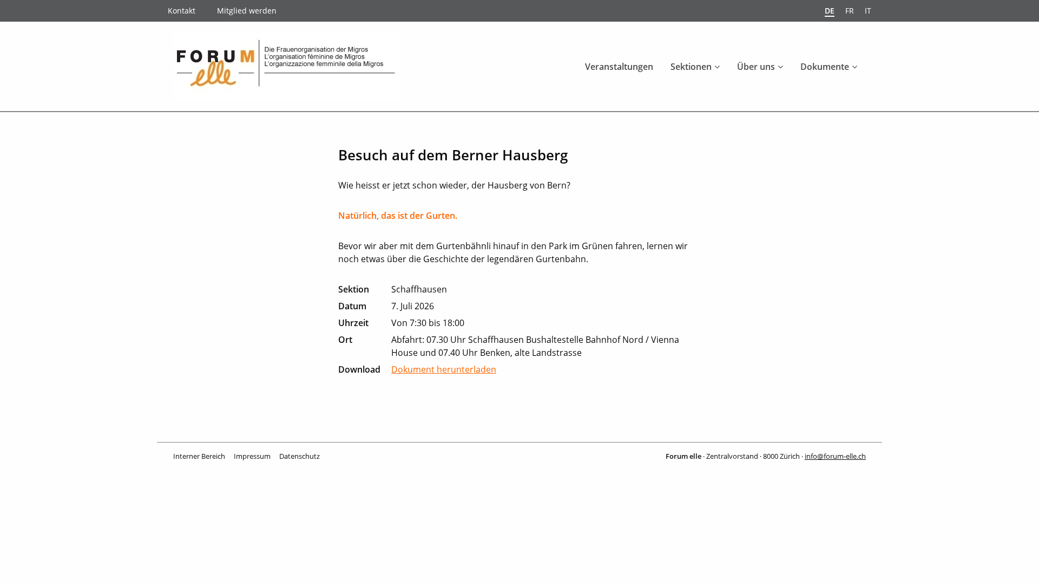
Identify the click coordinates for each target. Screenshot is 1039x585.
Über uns (756, 67)
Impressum (252, 456)
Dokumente (824, 67)
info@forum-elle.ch (835, 456)
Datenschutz (299, 456)
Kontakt (181, 10)
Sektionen (691, 67)
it (868, 10)
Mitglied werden (247, 10)
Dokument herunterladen (443, 369)
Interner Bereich (199, 456)
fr (849, 10)
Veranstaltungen (619, 67)
